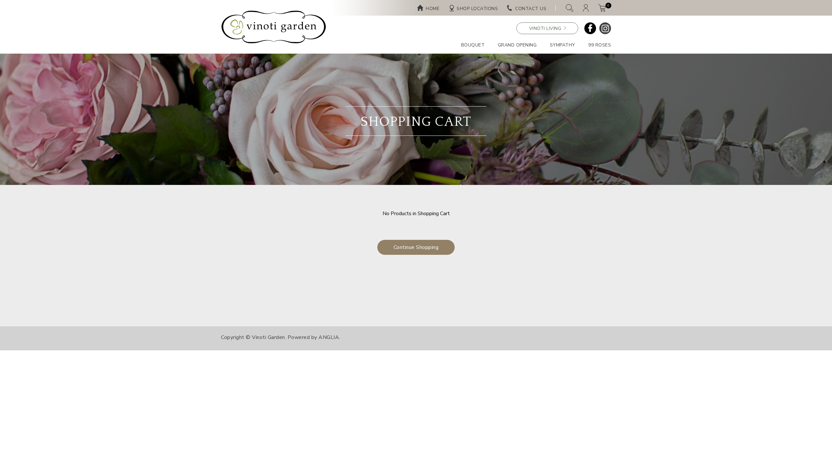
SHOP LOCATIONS (477, 9)
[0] (602, 8)
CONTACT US (530, 9)
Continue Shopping (416, 247)
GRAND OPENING (517, 45)
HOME (432, 9)
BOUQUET (473, 45)
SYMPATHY (562, 45)
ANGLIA (328, 337)
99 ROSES (599, 45)
